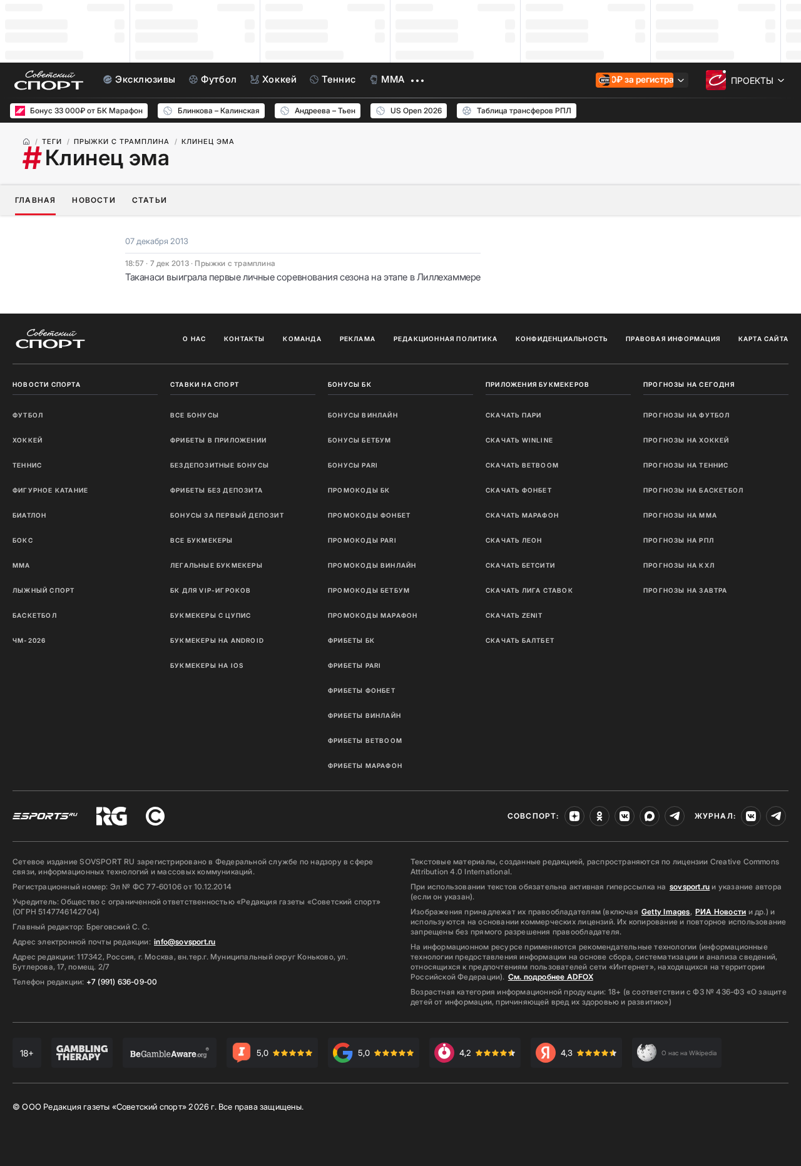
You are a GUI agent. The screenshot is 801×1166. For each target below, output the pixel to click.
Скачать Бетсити (520, 565)
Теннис (27, 465)
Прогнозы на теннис (686, 465)
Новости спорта (47, 384)
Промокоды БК (359, 490)
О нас (194, 338)
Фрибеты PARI (354, 665)
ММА (22, 565)
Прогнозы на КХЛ (679, 565)
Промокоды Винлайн (372, 565)
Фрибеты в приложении (218, 440)
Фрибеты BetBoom (365, 740)
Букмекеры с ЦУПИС (210, 615)
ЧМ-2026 (29, 640)
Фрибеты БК (351, 640)
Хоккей (28, 440)
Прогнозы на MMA (680, 515)
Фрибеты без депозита (216, 490)
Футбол (28, 415)
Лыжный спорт (43, 590)
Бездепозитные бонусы (219, 465)
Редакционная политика (445, 338)
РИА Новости (720, 911)
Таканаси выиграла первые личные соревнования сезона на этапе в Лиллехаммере (303, 277)
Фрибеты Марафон (365, 765)
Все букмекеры (201, 540)
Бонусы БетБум (360, 440)
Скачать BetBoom (522, 465)
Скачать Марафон (522, 515)
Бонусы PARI (353, 465)
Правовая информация (673, 338)
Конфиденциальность (562, 338)
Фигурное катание (50, 490)
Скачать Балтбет (520, 640)
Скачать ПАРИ (513, 415)
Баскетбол (35, 615)
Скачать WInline (519, 440)
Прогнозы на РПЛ (678, 540)
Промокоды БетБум (369, 590)
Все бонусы (194, 415)
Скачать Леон (514, 540)
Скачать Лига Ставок (529, 590)
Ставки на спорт (204, 384)
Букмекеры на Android (217, 640)
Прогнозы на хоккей (686, 440)
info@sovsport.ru (184, 941)
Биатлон (29, 515)
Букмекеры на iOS (206, 665)
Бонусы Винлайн (363, 415)
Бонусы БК (350, 384)
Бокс (23, 540)
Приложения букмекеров (537, 384)
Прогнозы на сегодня (689, 384)
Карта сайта (763, 338)
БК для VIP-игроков (211, 590)
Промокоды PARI (362, 540)
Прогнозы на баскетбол (693, 490)
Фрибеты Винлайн (364, 715)
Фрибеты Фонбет (361, 690)
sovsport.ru (690, 886)
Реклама (357, 338)
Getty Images (665, 911)
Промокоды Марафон (372, 615)
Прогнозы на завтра (685, 590)
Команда (302, 338)
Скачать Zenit (514, 615)
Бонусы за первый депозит (227, 515)
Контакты (244, 338)
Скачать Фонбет (519, 490)
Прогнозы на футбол (686, 415)
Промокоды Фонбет (369, 515)
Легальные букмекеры (216, 565)
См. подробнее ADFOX (550, 976)
